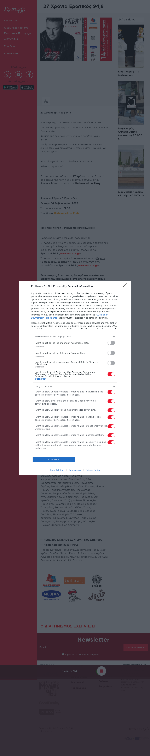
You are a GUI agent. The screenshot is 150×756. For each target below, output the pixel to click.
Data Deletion (57, 470)
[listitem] (75, 336)
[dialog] (75, 378)
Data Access (75, 470)
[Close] (125, 286)
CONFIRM (54, 459)
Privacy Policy (93, 470)
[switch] (111, 343)
